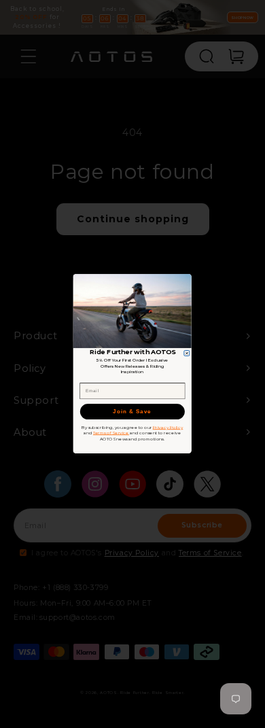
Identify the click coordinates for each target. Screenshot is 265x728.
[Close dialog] (187, 353)
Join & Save (132, 412)
